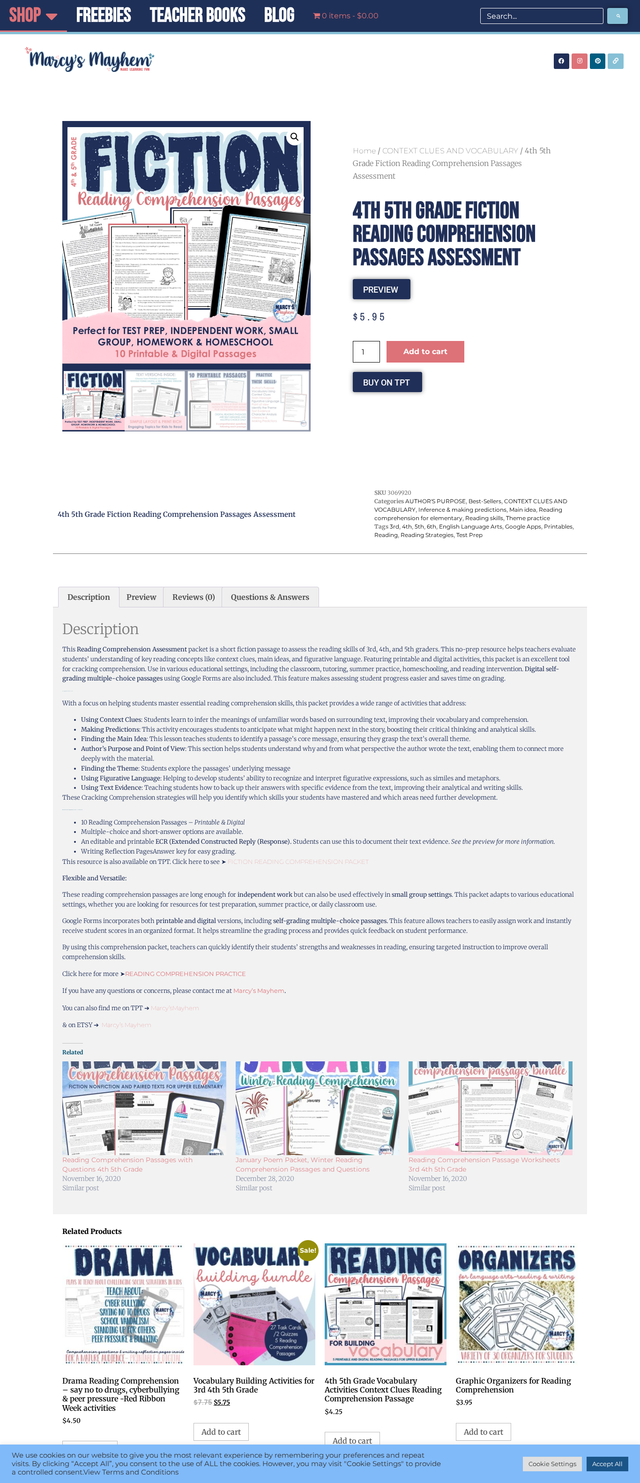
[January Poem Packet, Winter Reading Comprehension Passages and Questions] (318, 1108)
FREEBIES (103, 16)
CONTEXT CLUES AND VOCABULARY (450, 150)
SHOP (25, 16)
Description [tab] (88, 597)
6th (431, 526)
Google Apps (523, 526)
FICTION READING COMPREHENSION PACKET (298, 861)
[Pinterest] (598, 61)
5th (419, 526)
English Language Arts (470, 526)
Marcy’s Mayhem (258, 990)
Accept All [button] (607, 1464)
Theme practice (528, 518)
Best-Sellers (485, 501)
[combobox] (541, 16)
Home (364, 150)
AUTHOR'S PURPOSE (435, 501)
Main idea (522, 509)
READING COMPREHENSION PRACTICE (185, 973)
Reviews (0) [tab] (193, 597)
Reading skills (484, 518)
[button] (294, 137)
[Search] (617, 16)
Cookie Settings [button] (552, 1464)
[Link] (616, 61)
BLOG (279, 16)
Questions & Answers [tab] (270, 597)
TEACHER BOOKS (198, 16)
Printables (558, 526)
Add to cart (425, 351)
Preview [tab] (141, 597)
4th (407, 526)
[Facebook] (562, 61)
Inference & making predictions (462, 509)
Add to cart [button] (221, 1432)
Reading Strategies (427, 534)
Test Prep (469, 534)
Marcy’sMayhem (175, 1008)
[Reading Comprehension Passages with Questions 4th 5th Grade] (144, 1108)
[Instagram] (580, 61)
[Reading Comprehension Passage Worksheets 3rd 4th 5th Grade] (491, 1108)
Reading (386, 534)
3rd (394, 526)
